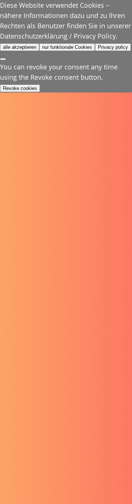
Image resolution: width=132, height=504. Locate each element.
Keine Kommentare (75, 97)
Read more (28, 283)
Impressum (22, 453)
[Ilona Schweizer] (41, 13)
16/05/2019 (23, 97)
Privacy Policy (26, 461)
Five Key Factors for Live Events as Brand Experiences (63, 139)
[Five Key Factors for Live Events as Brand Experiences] (66, 62)
